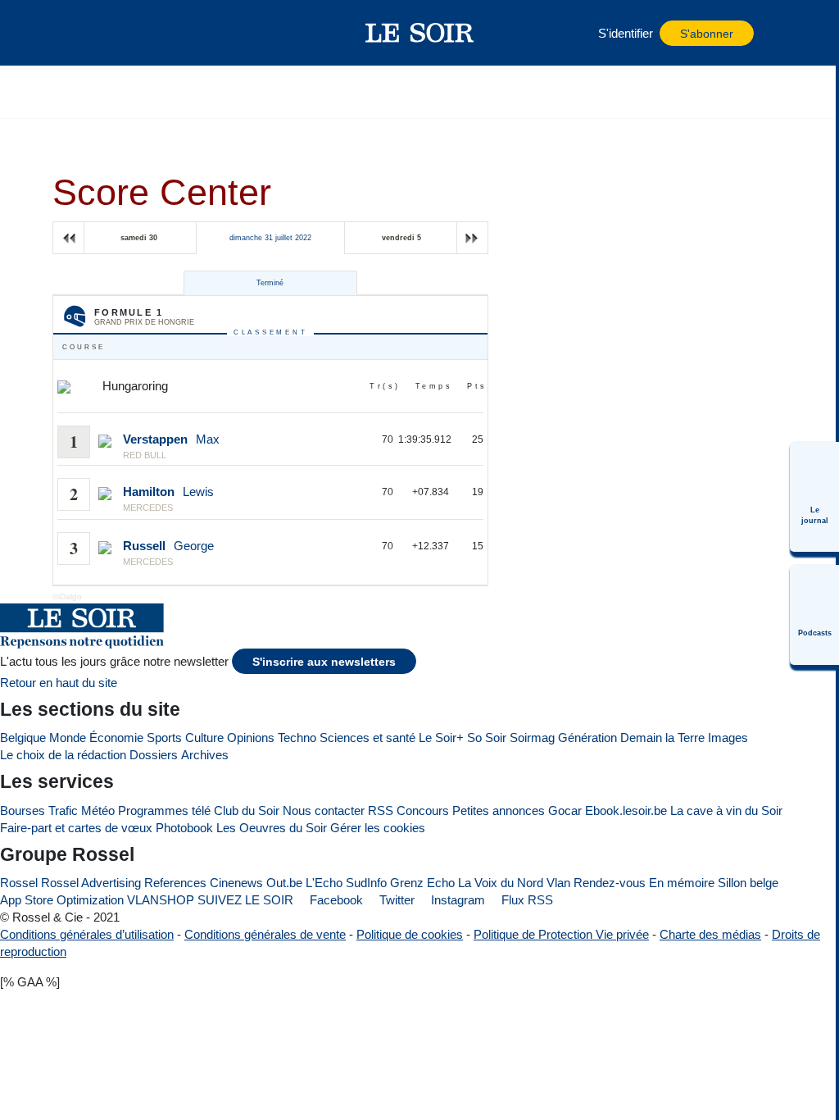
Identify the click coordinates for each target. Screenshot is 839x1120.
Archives (205, 755)
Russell (144, 546)
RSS (380, 810)
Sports (164, 737)
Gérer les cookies (377, 828)
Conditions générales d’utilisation (87, 934)
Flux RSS (525, 900)
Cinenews (236, 883)
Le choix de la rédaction (63, 755)
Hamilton (149, 492)
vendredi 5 (401, 238)
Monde (67, 737)
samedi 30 (138, 238)
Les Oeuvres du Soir (271, 828)
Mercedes (148, 507)
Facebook (334, 900)
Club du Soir (246, 810)
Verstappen (155, 439)
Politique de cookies (409, 934)
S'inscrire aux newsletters (324, 662)
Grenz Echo (422, 883)
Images (728, 737)
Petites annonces (498, 810)
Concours (423, 810)
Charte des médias (710, 934)
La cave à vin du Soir (726, 810)
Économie (116, 737)
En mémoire (681, 883)
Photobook (184, 828)
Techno (297, 737)
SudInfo (366, 883)
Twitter (395, 900)
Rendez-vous (610, 883)
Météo (98, 810)
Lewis (198, 492)
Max (208, 439)
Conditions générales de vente (265, 934)
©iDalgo (67, 596)
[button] (105, 33)
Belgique (23, 737)
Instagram (456, 900)
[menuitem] (814, 497)
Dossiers (153, 755)
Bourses (22, 810)
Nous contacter (324, 810)
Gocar (565, 810)
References (175, 883)
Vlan (558, 883)
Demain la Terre (662, 737)
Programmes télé (164, 810)
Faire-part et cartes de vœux (76, 828)
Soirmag (532, 737)
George (194, 546)
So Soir (486, 737)
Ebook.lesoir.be (626, 810)
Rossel (19, 883)
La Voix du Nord (500, 883)
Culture (204, 737)
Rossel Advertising (91, 883)
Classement (271, 332)
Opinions (250, 737)
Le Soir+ (441, 737)
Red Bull (144, 455)
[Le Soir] (419, 33)
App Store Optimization (62, 900)
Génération (587, 737)
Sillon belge (748, 883)
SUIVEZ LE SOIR (245, 900)
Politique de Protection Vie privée (561, 934)
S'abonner (706, 34)
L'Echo (324, 883)
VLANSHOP (160, 900)
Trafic (63, 810)
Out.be (284, 883)
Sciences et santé (367, 737)
